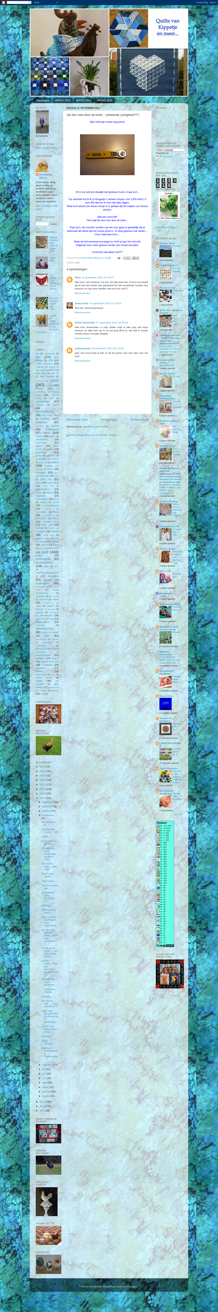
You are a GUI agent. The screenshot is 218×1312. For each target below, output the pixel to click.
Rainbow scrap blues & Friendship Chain (177, 777)
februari (46, 1091)
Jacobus (39, 381)
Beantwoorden (82, 293)
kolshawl (40, 496)
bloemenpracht (45, 411)
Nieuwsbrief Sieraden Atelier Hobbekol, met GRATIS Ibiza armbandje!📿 (170, 489)
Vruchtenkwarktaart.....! (50, 886)
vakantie (47, 642)
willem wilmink (44, 678)
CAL (50, 360)
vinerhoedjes (41, 652)
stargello (40, 612)
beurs (56, 405)
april (45, 1082)
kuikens (43, 502)
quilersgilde (52, 548)
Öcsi (43, 694)
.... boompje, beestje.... (48, 990)
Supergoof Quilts (169, 526)
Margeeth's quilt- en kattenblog (169, 628)
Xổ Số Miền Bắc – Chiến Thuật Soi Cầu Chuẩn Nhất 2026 (169, 660)
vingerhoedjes (43, 655)
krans (56, 499)
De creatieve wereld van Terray (169, 792)
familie (49, 449)
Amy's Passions (168, 768)
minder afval (51, 521)
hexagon (41, 472)
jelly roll (46, 479)
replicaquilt (42, 583)
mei (44, 1078)
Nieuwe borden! (167, 365)
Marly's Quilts (167, 548)
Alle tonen (178, 814)
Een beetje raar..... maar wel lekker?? (50, 1004)
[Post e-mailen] (118, 258)
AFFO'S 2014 (83, 100)
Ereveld (176, 632)
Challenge (40, 367)
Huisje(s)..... (48, 996)
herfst (50, 469)
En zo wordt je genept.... (49, 842)
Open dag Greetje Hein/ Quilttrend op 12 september (50, 1016)
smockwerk (48, 603)
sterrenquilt (46, 615)
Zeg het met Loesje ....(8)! (50, 830)
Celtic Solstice (44, 363)
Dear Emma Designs (177, 451)
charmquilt (52, 429)
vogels (55, 658)
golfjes (39, 459)
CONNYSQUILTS (168, 265)
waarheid (47, 665)
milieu (55, 518)
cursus (39, 436)
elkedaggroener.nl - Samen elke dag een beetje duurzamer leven (169, 339)
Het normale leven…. (177, 429)
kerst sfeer (53, 482)
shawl (56, 599)
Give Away (41, 373)
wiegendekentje (43, 674)
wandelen (41, 668)
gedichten (41, 452)
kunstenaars (52, 505)
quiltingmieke (83, 348)
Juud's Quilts (167, 373)
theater (45, 632)
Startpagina (42, 100)
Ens (54, 370)
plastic (56, 545)
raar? (56, 566)
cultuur (46, 432)
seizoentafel (54, 596)
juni (44, 1073)
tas (51, 618)
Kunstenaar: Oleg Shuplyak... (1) (49, 896)
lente (56, 512)
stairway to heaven (45, 609)
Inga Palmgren (47, 376)
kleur (50, 492)
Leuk (55, 380)
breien (55, 425)
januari (46, 1096)
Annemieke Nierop (45, 176)
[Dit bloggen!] (128, 258)
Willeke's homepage (165, 653)
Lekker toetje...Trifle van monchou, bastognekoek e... (50, 968)
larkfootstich (41, 512)
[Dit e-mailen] (124, 258)
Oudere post (139, 419)
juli (44, 1069)
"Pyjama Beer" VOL (177, 532)
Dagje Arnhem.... (48, 1042)
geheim (39, 456)
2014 (43, 798)
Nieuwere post (77, 419)
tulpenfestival (41, 639)
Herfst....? (47, 836)
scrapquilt (40, 596)
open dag (48, 535)
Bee (38, 357)
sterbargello (54, 612)
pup (40, 548)
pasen (55, 541)
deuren (52, 436)
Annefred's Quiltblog (165, 719)
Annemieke (49, 354)
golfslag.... (47, 905)
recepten (53, 576)
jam (57, 476)
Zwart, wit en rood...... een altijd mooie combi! (50, 952)
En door (176, 376)
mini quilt (47, 524)
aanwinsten (43, 401)
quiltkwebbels (44, 562)
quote (46, 566)
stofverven (40, 619)
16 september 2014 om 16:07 (98, 277)
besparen (40, 405)
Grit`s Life (165, 571)
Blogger (132, 1286)
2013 (43, 1101)
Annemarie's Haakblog (166, 672)
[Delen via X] (131, 258)
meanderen (41, 518)
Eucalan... (47, 1036)
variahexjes (41, 646)
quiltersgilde (43, 558)
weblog (39, 671)
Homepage (109, 419)
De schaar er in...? (49, 823)
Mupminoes (166, 696)
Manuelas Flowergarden (167, 397)
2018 (43, 780)
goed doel (51, 456)
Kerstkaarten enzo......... (177, 728)
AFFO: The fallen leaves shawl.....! (50, 1029)
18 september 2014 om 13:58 (108, 348)
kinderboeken (43, 489)
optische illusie (43, 538)
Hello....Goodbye (177, 797)
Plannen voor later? (49, 911)
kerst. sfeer (48, 486)
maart (45, 1087)
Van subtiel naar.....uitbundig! (50, 866)
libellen (48, 515)
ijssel (57, 473)
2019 (43, 775)
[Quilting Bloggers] (169, 230)
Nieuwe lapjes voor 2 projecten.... (49, 982)
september (48, 815)
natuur (55, 531)
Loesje (49, 385)
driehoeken (42, 439)
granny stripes (52, 459)
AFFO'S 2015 (104, 100)
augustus (47, 1064)
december (48, 802)
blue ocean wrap (50, 415)
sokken (51, 606)
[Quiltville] (169, 219)
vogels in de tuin (50, 661)
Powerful (177, 246)
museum (51, 528)
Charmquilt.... (49, 881)
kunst (56, 502)
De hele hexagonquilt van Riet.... (54, 304)
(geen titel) (53, 259)
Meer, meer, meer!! (48, 875)
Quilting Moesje (168, 501)
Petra (78, 277)
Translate (168, 156)
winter (39, 681)
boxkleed (39, 426)
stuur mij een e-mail (46, 148)
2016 (43, 789)
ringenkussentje (42, 587)
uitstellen (55, 639)
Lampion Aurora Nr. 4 (177, 752)
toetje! (55, 632)
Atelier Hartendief (85, 322)
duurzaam (41, 442)
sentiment (43, 599)
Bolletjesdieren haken (177, 679)
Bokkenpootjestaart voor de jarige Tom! (54, 244)
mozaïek (40, 528)
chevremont (166, 593)
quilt (77, 262)
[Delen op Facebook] (134, 258)
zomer (55, 690)
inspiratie (44, 476)
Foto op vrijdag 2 (177, 269)
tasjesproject (42, 622)
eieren (39, 446)
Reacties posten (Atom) (95, 426)
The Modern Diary (169, 604)
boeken (45, 418)
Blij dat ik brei (167, 288)
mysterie (40, 531)
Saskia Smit (81, 303)
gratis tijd (43, 462)
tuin (47, 635)
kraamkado (42, 499)
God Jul (55, 373)
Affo (37, 354)
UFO (51, 398)
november (48, 806)
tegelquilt (40, 625)
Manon (39, 388)
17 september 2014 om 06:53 (112, 322)
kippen (39, 493)
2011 (42, 1110)
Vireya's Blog (167, 243)
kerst (38, 482)
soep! (38, 606)
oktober (46, 811)
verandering (41, 649)
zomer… (163, 596)
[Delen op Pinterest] (137, 258)
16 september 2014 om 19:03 (105, 303)
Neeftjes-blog (167, 446)
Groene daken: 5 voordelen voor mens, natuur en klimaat (170, 349)
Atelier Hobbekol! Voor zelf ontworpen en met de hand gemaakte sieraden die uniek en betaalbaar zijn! (170, 475)
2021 (43, 766)
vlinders (40, 658)
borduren (41, 422)
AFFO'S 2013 (62, 100)
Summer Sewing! (177, 608)
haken (55, 462)
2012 (43, 1106)
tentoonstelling (44, 628)
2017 (43, 784)
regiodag (47, 580)
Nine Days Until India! (175, 319)
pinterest (45, 545)
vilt (52, 648)
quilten (39, 555)
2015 (43, 793)
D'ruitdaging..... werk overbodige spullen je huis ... (50, 854)
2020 (43, 771)
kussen (48, 509)
